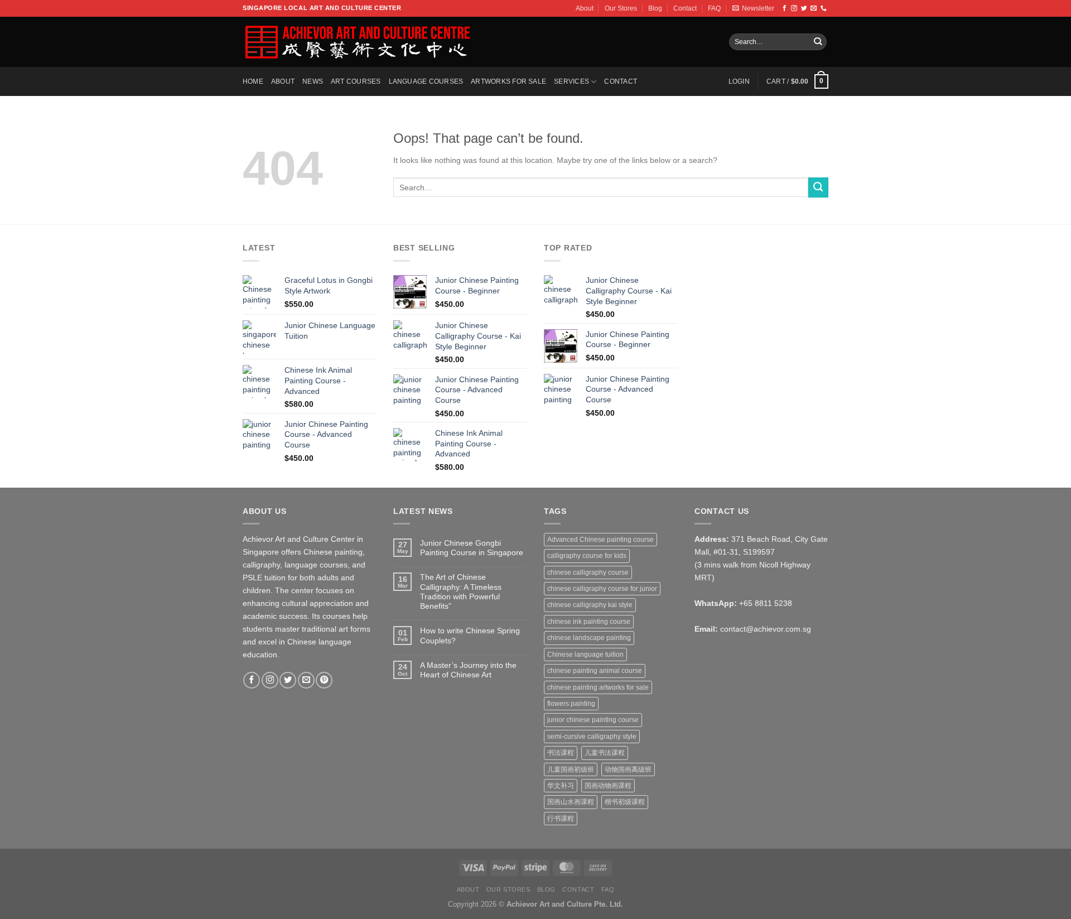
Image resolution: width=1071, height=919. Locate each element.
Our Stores (621, 8)
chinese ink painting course (588, 621)
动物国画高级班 (628, 769)
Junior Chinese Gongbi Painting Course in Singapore (471, 547)
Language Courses (426, 81)
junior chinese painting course (593, 719)
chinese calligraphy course (588, 572)
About (585, 8)
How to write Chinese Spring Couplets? (470, 635)
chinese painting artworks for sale (598, 687)
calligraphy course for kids (586, 555)
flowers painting (571, 703)
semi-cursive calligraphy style (591, 736)
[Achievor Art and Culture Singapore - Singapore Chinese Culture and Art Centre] (357, 41)
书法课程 (560, 752)
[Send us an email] (814, 8)
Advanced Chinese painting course (600, 539)
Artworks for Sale (508, 81)
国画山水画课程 (570, 801)
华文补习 (560, 785)
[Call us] (824, 8)
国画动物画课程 (608, 785)
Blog (655, 8)
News (312, 81)
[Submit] (817, 42)
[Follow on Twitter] (804, 8)
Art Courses (356, 81)
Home (253, 81)
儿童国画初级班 (570, 769)
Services (571, 81)
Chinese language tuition (585, 654)
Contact (685, 8)
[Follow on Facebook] (784, 8)
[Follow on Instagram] (794, 8)
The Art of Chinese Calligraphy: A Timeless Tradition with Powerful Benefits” (460, 591)
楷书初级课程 (625, 801)
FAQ (714, 8)
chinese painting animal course (594, 670)
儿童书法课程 (605, 752)
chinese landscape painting (589, 637)
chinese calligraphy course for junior (602, 588)
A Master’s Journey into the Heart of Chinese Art (468, 670)
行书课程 (560, 818)
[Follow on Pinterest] (324, 680)
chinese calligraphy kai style (590, 605)
